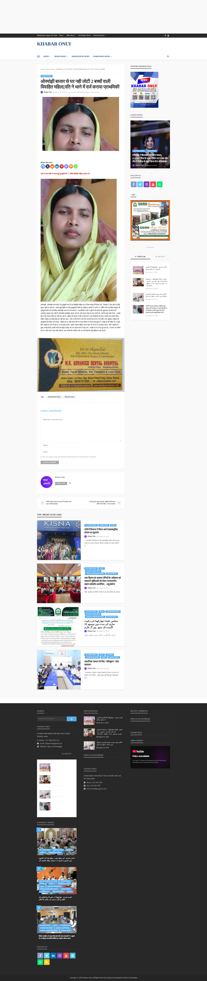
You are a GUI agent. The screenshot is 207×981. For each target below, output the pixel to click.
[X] (48, 166)
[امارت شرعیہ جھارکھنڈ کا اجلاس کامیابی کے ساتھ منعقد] (138, 270)
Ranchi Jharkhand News (95, 573)
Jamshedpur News (84, 35)
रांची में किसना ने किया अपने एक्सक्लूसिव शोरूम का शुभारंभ (101, 531)
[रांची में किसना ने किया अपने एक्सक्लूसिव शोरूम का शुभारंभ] (59, 540)
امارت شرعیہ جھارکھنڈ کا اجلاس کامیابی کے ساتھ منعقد (156, 268)
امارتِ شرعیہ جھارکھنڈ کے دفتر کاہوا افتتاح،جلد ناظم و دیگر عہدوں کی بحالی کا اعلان (55, 898)
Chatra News (58, 850)
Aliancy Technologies (54, 747)
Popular (141, 257)
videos (69, 891)
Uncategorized (58, 891)
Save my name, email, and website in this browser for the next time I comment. (69, 457)
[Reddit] (52, 166)
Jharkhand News (98, 35)
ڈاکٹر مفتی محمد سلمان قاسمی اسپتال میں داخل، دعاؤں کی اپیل (156, 295)
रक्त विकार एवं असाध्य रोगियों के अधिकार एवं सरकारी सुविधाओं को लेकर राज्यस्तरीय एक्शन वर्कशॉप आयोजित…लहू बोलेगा (102, 581)
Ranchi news (95, 92)
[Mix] (71, 166)
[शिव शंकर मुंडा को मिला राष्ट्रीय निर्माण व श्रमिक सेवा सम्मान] (150, 144)
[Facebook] (43, 166)
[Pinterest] (62, 166)
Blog (113, 525)
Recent (161, 257)
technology (44, 891)
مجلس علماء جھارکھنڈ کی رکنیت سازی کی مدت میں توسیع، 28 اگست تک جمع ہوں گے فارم (101, 624)
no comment (72, 92)
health (42, 852)
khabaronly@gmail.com (53, 743)
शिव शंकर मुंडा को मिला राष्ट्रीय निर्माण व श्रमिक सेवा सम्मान (149, 160)
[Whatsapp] (76, 166)
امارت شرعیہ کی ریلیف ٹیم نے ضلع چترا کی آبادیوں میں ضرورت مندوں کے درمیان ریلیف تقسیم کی (57, 859)
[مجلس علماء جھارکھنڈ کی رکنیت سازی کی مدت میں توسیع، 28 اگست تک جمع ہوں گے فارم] (59, 626)
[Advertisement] (72, 17)
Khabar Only (48, 92)
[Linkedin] (57, 166)
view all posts (61, 483)
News (61, 35)
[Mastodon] (66, 166)
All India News (91, 525)
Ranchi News (46, 76)
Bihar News (71, 35)
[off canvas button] (38, 56)
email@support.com (99, 789)
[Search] (168, 56)
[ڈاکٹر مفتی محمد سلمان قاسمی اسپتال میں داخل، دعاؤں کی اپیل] (138, 297)
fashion (109, 654)
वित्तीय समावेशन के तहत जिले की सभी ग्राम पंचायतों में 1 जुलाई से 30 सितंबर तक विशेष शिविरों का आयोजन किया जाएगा (57, 937)
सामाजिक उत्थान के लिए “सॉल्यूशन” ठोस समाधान (101, 663)
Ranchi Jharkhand (93, 571)
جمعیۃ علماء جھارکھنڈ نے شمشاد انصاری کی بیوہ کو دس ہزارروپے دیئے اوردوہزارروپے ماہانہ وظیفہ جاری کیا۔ (156, 282)
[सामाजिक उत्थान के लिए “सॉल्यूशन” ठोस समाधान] (59, 669)
